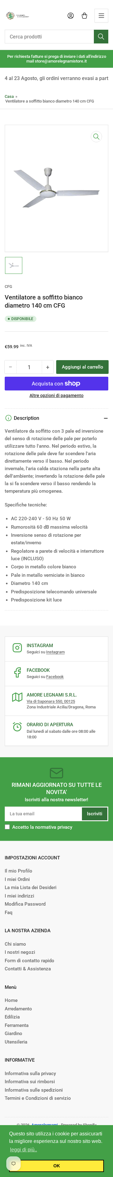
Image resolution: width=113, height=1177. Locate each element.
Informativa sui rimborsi (30, 1081)
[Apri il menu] (101, 16)
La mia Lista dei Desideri (30, 887)
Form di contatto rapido (29, 960)
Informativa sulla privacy (30, 1073)
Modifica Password (25, 904)
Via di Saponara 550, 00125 (51, 701)
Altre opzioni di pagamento (56, 395)
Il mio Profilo (18, 871)
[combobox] (56, 36)
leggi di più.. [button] (23, 1149)
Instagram (55, 652)
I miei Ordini (17, 879)
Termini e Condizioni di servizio (38, 1098)
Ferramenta (17, 1025)
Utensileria (16, 1042)
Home (11, 1000)
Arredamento (18, 1009)
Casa (9, 96)
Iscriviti (94, 814)
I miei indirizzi (19, 896)
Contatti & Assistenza (28, 969)
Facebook (55, 676)
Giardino (13, 1033)
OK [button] (56, 1165)
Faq (8, 912)
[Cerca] (101, 36)
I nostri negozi (20, 952)
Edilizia (12, 1017)
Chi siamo (15, 944)
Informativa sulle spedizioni (34, 1090)
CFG (8, 286)
